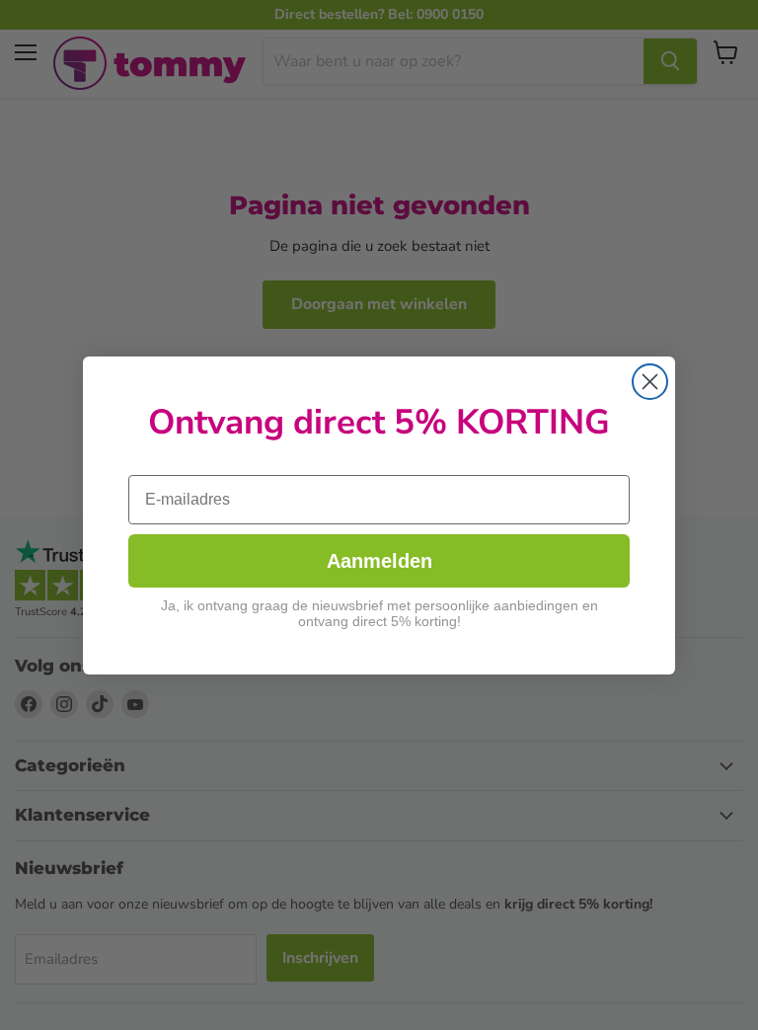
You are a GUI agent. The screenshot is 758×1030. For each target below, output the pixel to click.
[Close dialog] (650, 381)
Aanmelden (379, 561)
